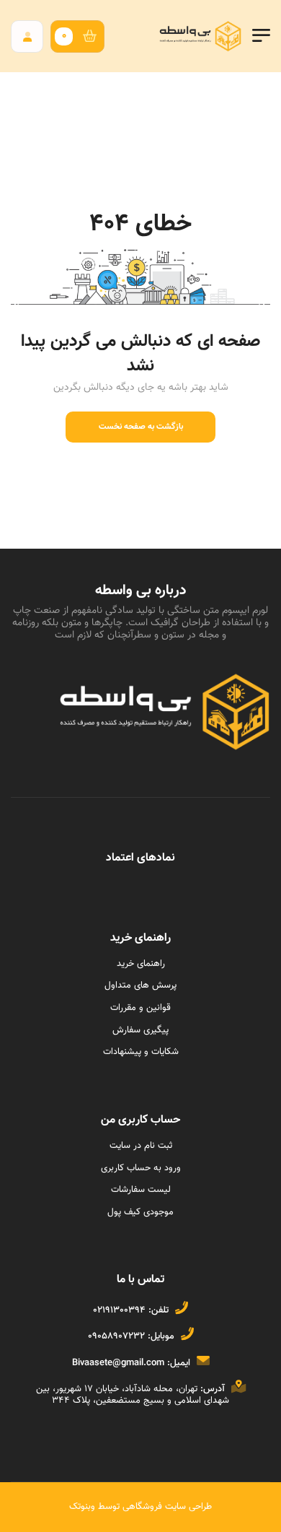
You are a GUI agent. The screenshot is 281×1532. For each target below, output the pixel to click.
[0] (93, 36)
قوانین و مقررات (140, 1008)
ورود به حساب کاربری (141, 1168)
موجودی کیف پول (140, 1212)
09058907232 (116, 1336)
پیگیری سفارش (140, 1030)
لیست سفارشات (141, 1190)
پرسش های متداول (140, 985)
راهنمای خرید (141, 964)
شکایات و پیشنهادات (141, 1052)
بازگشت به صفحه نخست (141, 426)
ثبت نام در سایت (141, 1146)
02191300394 (119, 1310)
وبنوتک (82, 1507)
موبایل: (161, 1336)
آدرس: (212, 1389)
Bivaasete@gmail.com (118, 1363)
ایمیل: (178, 1363)
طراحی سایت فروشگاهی (166, 1507)
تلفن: (158, 1310)
